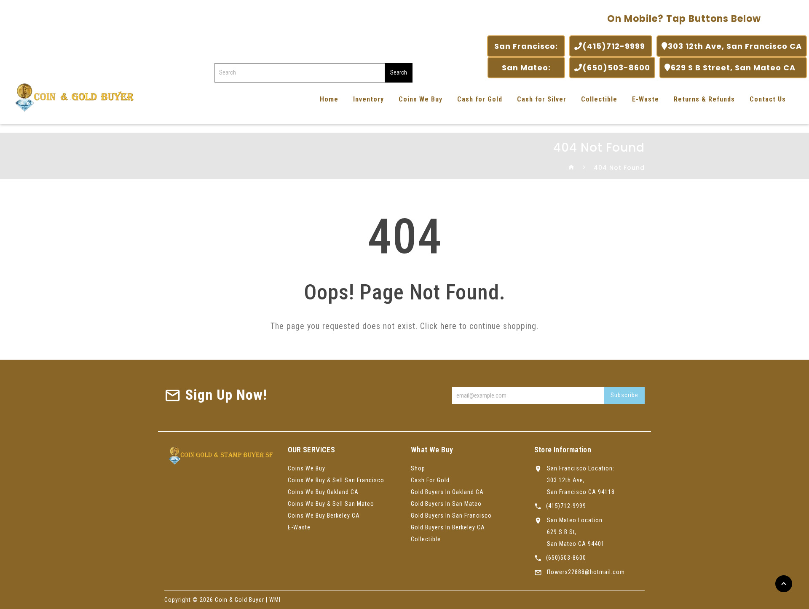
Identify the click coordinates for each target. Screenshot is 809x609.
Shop (418, 468)
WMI (275, 599)
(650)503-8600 (616, 67)
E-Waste (645, 99)
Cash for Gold (479, 99)
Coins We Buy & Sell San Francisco (336, 480)
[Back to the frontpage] (571, 167)
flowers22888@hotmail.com (585, 572)
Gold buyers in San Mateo (446, 503)
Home (329, 99)
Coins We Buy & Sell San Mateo (331, 503)
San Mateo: (526, 67)
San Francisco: (526, 46)
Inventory (368, 99)
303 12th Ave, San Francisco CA (735, 46)
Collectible (599, 99)
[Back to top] (783, 583)
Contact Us (768, 99)
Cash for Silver (541, 99)
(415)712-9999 (614, 46)
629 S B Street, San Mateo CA (736, 67)
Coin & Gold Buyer (239, 599)
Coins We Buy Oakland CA (323, 492)
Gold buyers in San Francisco (451, 515)
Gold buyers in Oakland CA (447, 492)
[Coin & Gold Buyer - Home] (71, 96)
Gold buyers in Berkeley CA (448, 527)
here (448, 326)
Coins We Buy (420, 99)
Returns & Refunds (704, 99)
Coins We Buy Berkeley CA (324, 515)
